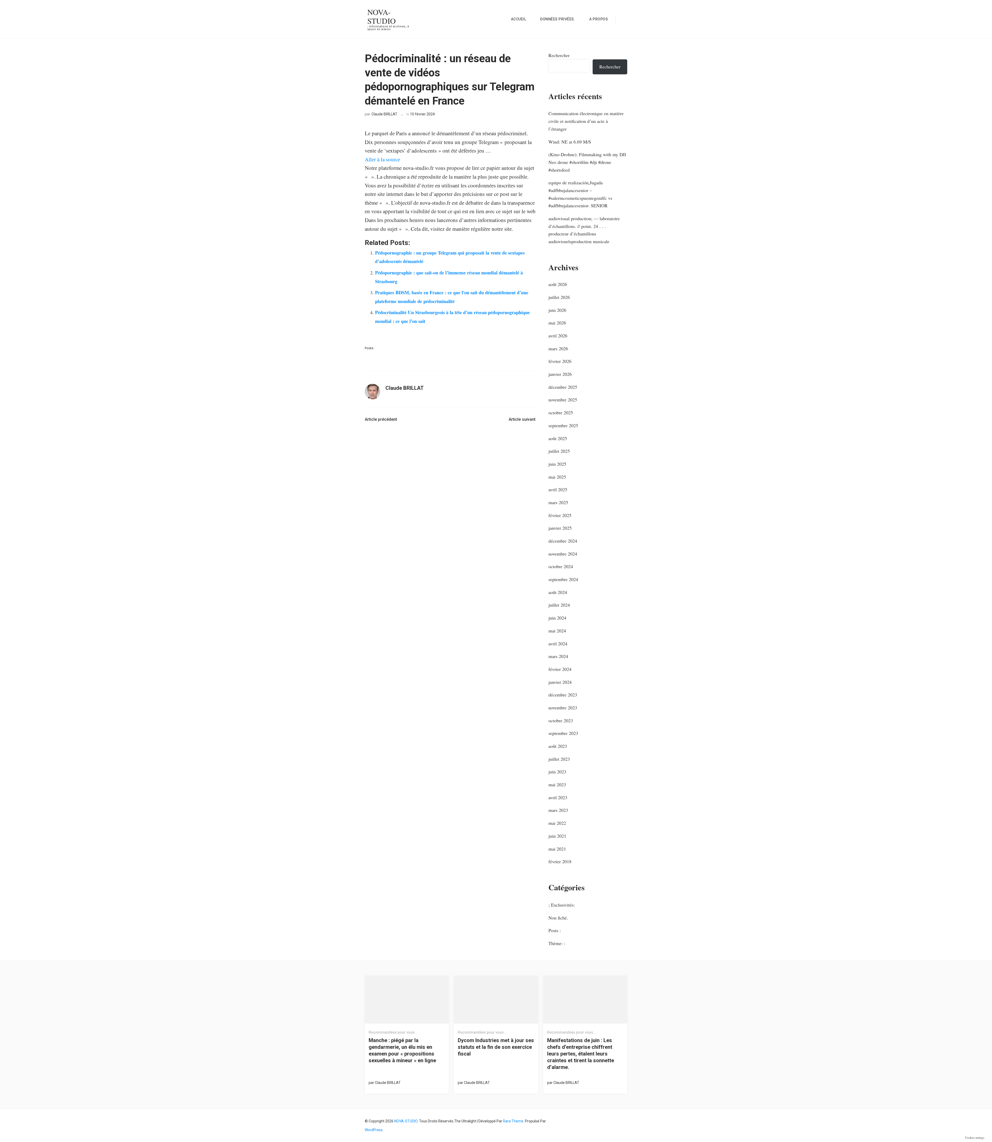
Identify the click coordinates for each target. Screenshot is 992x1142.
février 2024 (559, 669)
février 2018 (559, 861)
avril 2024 (557, 643)
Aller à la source (382, 159)
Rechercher (559, 55)
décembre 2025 (562, 387)
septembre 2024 (563, 579)
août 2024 (557, 592)
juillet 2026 (559, 297)
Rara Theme (513, 1121)
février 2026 (559, 361)
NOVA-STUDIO (381, 16)
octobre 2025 (560, 412)
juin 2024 (557, 618)
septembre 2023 (563, 733)
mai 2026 (557, 323)
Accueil (518, 19)
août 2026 (557, 284)
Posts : (370, 348)
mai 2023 (557, 784)
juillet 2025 (559, 451)
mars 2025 (558, 502)
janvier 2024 (560, 682)
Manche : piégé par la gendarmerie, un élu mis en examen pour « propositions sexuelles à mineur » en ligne (402, 1050)
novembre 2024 (562, 554)
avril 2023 (557, 797)
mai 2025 (557, 477)
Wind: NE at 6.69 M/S (569, 142)
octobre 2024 (560, 566)
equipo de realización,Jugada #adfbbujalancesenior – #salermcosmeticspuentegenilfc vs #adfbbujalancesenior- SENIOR (580, 194)
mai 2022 (557, 823)
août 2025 (557, 438)
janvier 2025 (560, 528)
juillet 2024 (559, 605)
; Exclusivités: (561, 905)
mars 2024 (558, 656)
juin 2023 (557, 771)
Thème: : (556, 943)
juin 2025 (557, 464)
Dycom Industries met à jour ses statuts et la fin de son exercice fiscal (496, 1047)
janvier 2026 (560, 374)
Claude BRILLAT (384, 114)
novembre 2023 (562, 707)
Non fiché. (558, 918)
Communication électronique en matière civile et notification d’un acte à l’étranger (586, 121)
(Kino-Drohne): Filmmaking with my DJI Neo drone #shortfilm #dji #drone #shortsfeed (587, 162)
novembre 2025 (562, 399)
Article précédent (381, 419)
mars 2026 (558, 348)
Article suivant (522, 419)
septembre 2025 (563, 425)
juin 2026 (557, 310)
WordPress (374, 1130)
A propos (598, 19)
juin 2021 (557, 836)
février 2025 (559, 515)
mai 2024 (557, 631)
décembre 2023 (562, 695)
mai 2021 (557, 849)
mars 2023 (558, 810)
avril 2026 (557, 335)
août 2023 (557, 746)
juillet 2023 (559, 759)
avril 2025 (557, 489)
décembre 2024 (562, 541)
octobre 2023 (560, 720)
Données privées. (557, 19)
